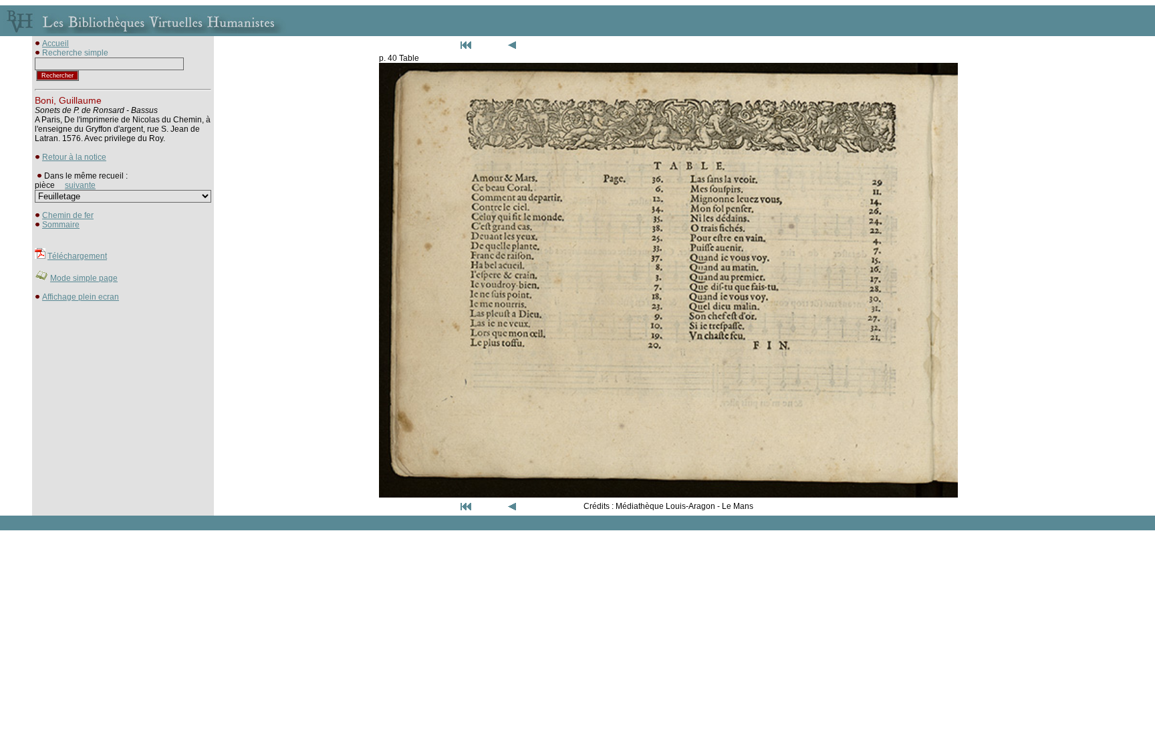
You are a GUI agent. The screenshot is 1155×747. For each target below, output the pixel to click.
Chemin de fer (68, 215)
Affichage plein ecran (80, 297)
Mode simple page (84, 278)
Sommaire (61, 224)
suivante (80, 185)
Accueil (55, 43)
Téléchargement (77, 256)
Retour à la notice (74, 157)
